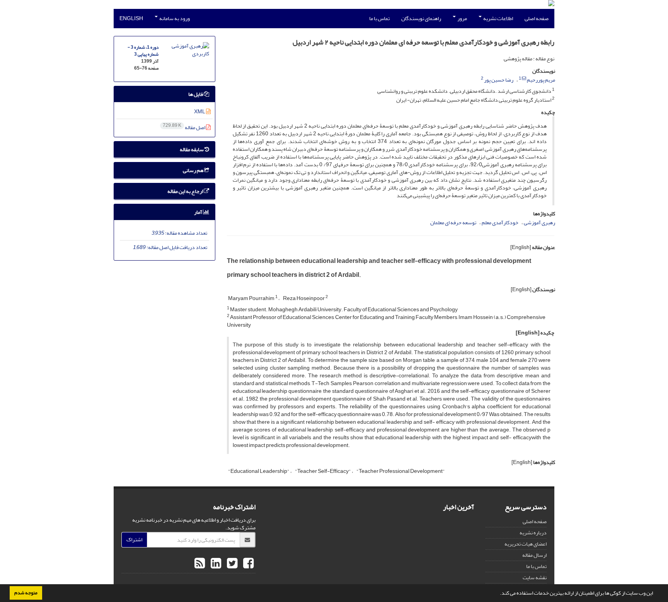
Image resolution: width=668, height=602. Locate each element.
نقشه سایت (535, 577)
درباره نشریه (533, 532)
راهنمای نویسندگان (421, 18)
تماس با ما (379, 18)
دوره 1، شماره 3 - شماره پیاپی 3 (143, 51)
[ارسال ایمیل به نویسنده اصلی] (524, 78)
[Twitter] (231, 564)
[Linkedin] (215, 564)
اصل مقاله (184, 127)
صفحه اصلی (537, 18)
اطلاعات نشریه (497, 18)
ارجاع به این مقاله (185, 191)
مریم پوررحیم (541, 80)
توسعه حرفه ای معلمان (453, 222)
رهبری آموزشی (539, 222)
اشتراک (134, 539)
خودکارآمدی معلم (500, 222)
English (131, 18)
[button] (498, 594)
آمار (198, 212)
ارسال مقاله (534, 555)
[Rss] (200, 564)
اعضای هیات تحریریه (525, 544)
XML (200, 111)
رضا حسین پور (498, 80)
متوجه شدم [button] (25, 592)
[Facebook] (247, 564)
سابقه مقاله (192, 149)
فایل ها (196, 94)
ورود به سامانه (174, 18)
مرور (462, 18)
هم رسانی (193, 170)
